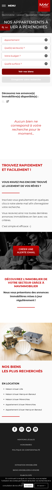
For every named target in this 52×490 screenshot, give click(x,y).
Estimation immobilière (26, 465)
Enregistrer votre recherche (26, 79)
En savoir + (41, 486)
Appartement (31, 15)
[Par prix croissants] (3, 101)
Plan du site (26, 475)
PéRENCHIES (44, 15)
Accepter (28, 486)
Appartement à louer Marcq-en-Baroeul (24, 410)
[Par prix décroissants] (7, 101)
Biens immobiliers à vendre (26, 470)
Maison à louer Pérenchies (18, 399)
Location (20, 15)
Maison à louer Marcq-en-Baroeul (21, 394)
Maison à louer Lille (14, 389)
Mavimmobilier (8, 15)
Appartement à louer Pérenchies (21, 404)
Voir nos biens (26, 71)
